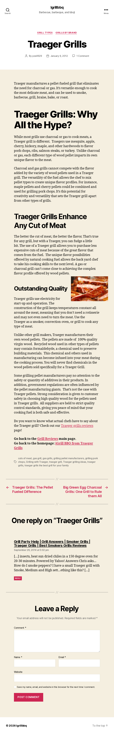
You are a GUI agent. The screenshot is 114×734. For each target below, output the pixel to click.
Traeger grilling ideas (74, 461)
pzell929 (37, 55)
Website (18, 671)
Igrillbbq (57, 7)
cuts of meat (25, 458)
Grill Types (45, 32)
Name (18, 657)
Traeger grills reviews (77, 426)
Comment (20, 628)
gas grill (37, 458)
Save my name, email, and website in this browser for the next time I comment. (56, 687)
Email (62, 657)
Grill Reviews (47, 439)
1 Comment (82, 55)
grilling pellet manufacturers (68, 458)
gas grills (47, 458)
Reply (18, 578)
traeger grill (55, 461)
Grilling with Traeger (37, 461)
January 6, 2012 (59, 55)
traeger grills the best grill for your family (46, 465)
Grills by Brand (66, 32)
